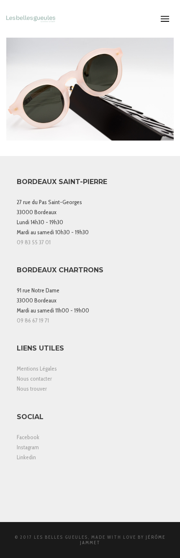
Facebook (28, 437)
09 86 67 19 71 (33, 320)
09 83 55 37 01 (34, 242)
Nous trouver (32, 388)
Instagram (28, 447)
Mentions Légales (37, 368)
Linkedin (26, 457)
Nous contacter (34, 378)
